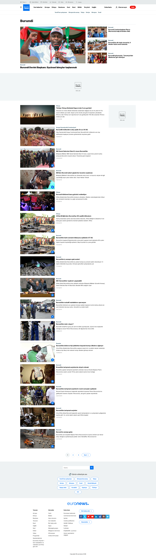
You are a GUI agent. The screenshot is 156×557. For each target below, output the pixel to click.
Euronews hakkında (69, 513)
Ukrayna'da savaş (74, 12)
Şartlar (66, 518)
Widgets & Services (54, 530)
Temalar (35, 510)
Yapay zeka (62, 487)
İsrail (99, 12)
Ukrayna (94, 12)
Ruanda (58, 343)
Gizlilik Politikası (68, 523)
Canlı (132, 7)
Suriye (88, 12)
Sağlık (94, 7)
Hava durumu (52, 518)
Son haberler (38, 7)
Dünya (54, 7)
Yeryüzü (87, 7)
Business (61, 7)
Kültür (80, 7)
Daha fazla (67, 510)
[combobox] (85, 2)
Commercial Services (70, 515)
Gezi (68, 7)
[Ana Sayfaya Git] (26, 7)
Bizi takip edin (52, 523)
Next (73, 7)
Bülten (50, 515)
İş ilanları (66, 528)
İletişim (66, 525)
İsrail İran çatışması (61, 12)
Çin (78, 492)
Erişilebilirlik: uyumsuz (70, 530)
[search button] (76, 2)
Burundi (22, 64)
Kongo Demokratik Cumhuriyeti (66, 127)
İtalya (82, 12)
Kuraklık (74, 487)
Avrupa (47, 7)
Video (34, 533)
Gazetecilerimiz (37, 538)
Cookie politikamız (69, 520)
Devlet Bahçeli (92, 483)
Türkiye (94, 487)
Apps (49, 525)
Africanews (51, 533)
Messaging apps (53, 528)
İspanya (84, 487)
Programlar (36, 535)
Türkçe (24, 2)
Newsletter (84, 522)
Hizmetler (51, 510)
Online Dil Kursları (53, 535)
